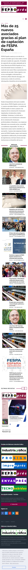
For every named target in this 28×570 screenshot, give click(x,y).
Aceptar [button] (14, 567)
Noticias (6, 23)
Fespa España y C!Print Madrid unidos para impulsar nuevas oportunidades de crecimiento (16, 280)
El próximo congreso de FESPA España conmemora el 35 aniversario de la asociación (16, 257)
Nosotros (7, 521)
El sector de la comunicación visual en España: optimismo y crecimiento (16, 304)
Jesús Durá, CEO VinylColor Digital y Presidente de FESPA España (16, 327)
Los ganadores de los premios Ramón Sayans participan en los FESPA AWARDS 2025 (17, 187)
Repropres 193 (6, 431)
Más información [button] (14, 563)
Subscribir (15, 504)
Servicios (13, 521)
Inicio (2, 23)
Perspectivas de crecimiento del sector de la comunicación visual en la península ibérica (16, 211)
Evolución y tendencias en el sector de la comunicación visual (16, 351)
